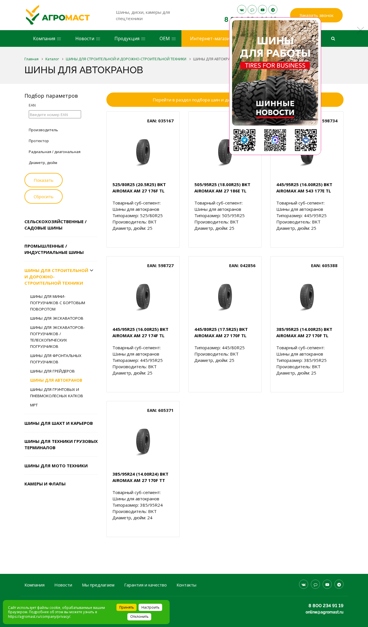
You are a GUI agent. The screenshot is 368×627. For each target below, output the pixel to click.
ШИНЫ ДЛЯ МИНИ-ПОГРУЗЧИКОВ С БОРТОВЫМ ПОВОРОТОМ (57, 303)
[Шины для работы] (275, 86)
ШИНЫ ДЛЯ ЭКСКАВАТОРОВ (56, 318)
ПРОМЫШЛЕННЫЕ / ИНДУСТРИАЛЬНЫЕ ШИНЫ (54, 249)
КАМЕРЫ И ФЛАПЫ (45, 484)
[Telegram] (272, 9)
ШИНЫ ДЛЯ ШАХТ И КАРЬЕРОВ (58, 423)
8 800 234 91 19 (326, 605)
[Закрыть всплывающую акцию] (360, 30)
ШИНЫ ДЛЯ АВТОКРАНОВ (56, 380)
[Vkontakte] (241, 9)
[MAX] (252, 9)
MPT (34, 405)
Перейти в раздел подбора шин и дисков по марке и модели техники (225, 100)
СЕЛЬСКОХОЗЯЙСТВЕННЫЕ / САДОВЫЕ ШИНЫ (55, 225)
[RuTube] (262, 9)
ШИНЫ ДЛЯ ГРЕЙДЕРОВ (52, 371)
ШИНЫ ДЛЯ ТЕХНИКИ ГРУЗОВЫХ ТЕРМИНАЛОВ (61, 444)
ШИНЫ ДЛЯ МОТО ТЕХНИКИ (56, 465)
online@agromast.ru (325, 612)
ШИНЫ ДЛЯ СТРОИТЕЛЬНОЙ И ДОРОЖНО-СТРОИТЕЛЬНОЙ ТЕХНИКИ (56, 276)
